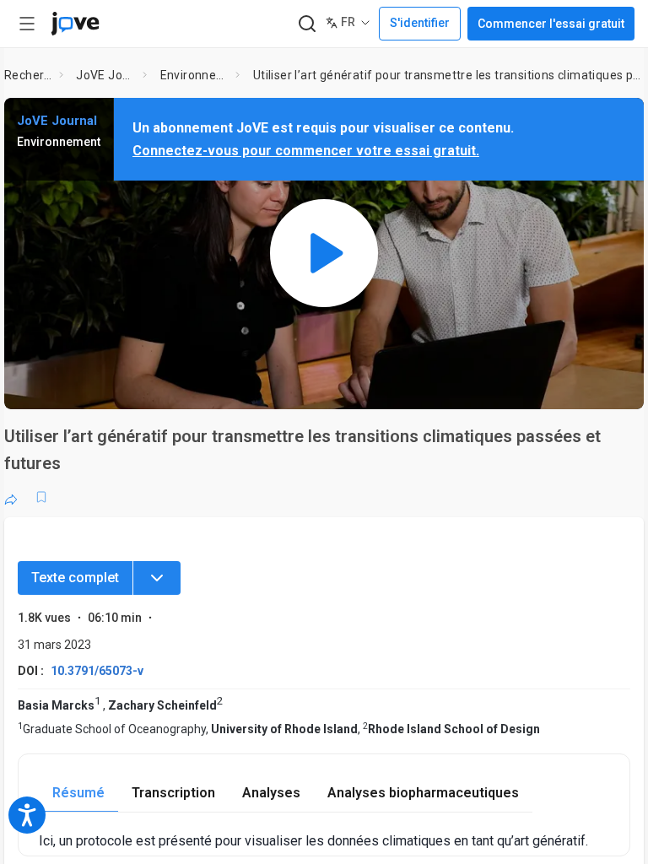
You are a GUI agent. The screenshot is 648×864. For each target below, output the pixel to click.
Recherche (28, 75)
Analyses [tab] (271, 793)
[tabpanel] (324, 840)
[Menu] (157, 578)
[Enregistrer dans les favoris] (41, 497)
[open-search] (306, 24)
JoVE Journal (106, 75)
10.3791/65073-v (97, 671)
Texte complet (75, 578)
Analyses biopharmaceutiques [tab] (423, 793)
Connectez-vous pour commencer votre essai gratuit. (305, 151)
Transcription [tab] (173, 793)
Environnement (195, 75)
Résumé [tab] (78, 793)
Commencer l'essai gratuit (551, 23)
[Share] (11, 497)
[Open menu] (27, 23)
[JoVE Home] (75, 23)
